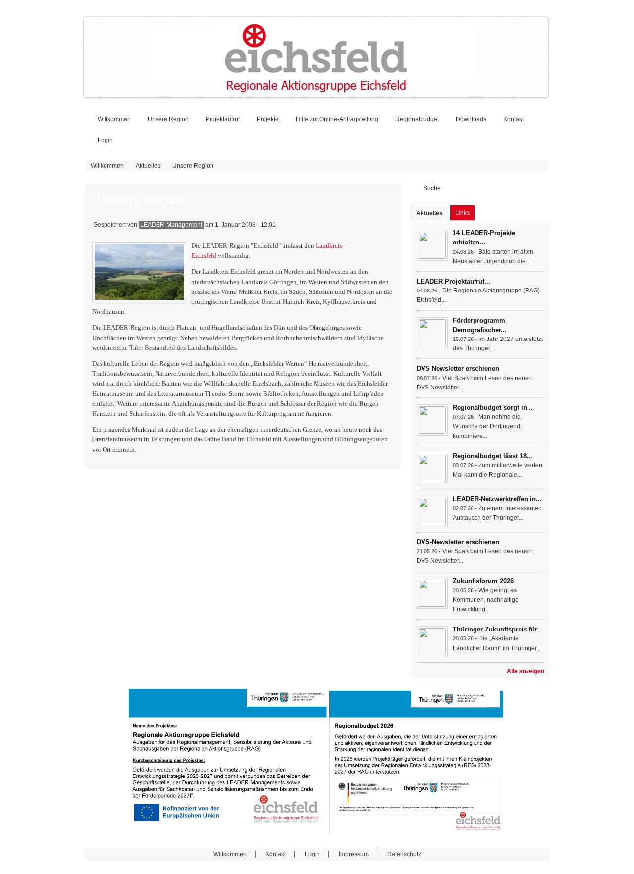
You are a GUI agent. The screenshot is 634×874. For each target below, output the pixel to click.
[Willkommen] (316, 96)
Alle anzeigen (525, 671)
